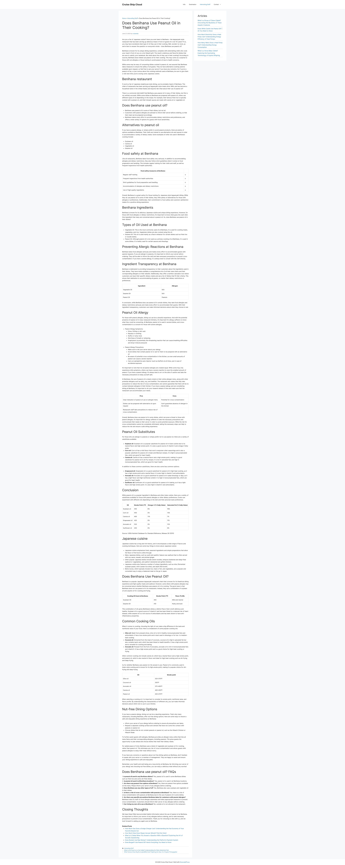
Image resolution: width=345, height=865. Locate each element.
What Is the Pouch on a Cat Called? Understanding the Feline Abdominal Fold (146, 850)
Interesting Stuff (205, 4)
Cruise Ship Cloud (132, 4)
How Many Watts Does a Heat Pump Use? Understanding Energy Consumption (210, 45)
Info (184, 4)
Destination (192, 4)
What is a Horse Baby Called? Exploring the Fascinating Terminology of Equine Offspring (209, 53)
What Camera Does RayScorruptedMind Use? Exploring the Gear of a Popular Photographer (150, 852)
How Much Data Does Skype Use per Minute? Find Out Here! (145, 833)
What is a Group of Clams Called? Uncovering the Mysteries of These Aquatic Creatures (209, 23)
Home (124, 18)
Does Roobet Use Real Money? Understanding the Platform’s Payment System (151, 840)
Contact (216, 4)
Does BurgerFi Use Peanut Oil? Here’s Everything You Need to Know (148, 842)
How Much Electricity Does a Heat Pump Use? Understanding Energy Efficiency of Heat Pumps (209, 37)
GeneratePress (185, 862)
